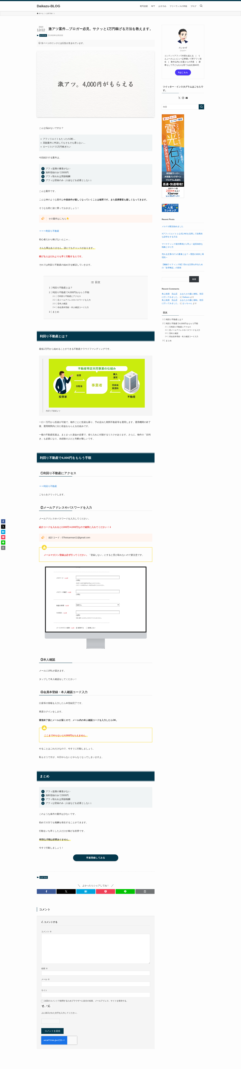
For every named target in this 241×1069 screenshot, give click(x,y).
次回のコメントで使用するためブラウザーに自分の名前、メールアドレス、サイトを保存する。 (86, 1001)
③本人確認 (62, 303)
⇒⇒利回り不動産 (48, 486)
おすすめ (43, 35)
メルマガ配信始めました (172, 226)
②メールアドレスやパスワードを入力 (74, 300)
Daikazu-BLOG (48, 6)
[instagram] (183, 97)
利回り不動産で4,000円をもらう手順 (70, 292)
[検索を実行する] (201, 106)
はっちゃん (187, 303)
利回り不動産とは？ (62, 287)
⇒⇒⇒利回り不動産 (49, 231)
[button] (46, 891)
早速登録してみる (95, 858)
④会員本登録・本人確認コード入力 (73, 307)
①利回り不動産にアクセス (69, 296)
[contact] (186, 97)
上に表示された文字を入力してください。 (59, 1013)
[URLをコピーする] (145, 891)
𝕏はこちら (183, 72)
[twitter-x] (179, 97)
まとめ (55, 312)
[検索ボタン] (201, 6)
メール (45, 979)
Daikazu (186, 297)
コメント (46, 931)
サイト (44, 990)
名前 (44, 968)
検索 (194, 279)
